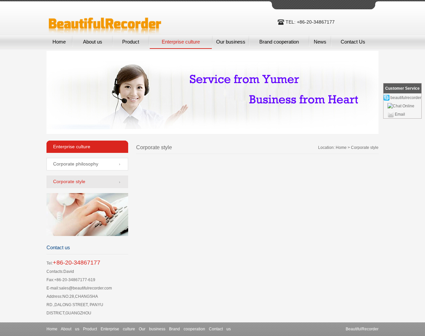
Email (400, 114)
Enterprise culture (181, 42)
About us (92, 42)
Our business (230, 42)
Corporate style (69, 181)
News (320, 42)
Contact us (220, 329)
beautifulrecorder (405, 97)
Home (59, 42)
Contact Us (353, 42)
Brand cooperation (279, 42)
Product (130, 42)
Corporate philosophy (75, 164)
